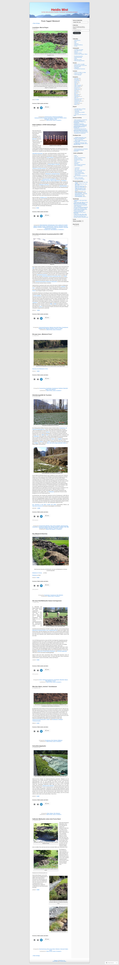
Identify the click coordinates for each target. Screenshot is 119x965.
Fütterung (76, 82)
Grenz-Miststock (37, 295)
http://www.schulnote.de (37, 506)
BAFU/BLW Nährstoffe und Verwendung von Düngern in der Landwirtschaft (80, 122)
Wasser (53, 529)
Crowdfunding (77, 80)
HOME (37, 99)
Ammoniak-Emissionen (42, 274)
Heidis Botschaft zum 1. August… (81, 194)
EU (63, 225)
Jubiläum (35, 227)
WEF (33, 268)
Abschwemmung (43, 949)
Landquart (63, 286)
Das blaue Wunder (77, 158)
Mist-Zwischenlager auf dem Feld (80, 65)
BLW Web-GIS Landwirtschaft (79, 133)
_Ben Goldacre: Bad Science (79, 170)
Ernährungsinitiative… (79, 193)
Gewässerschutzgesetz (57, 116)
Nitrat (55, 119)
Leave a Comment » (57, 120)
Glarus (60, 327)
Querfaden (76, 163)
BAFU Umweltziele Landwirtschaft (80, 119)
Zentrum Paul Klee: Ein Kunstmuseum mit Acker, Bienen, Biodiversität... (80, 212)
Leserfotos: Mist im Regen (40, 27)
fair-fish (75, 161)
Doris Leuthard (50, 157)
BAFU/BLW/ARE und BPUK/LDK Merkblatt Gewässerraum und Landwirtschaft (80, 126)
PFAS (75, 97)
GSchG (61, 118)
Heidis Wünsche (77, 40)
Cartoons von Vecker (78, 73)
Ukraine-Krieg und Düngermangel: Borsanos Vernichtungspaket (80, 210)
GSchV (64, 118)
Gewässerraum (77, 89)
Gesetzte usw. (47, 229)
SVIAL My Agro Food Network (79, 164)
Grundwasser (56, 118)
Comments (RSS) (63, 961)
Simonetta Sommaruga (37, 153)
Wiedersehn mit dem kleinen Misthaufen (46, 651)
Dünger (75, 81)
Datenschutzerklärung (78, 44)
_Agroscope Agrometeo (78, 139)
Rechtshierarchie (77, 66)
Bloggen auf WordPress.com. (59, 960)
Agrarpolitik (76, 78)
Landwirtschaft (45, 227)
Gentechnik (76, 87)
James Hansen (77, 162)
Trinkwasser (51, 491)
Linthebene (34, 302)
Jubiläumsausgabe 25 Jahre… (80, 188)
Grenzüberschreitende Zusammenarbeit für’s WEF (47, 234)
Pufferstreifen (76, 99)
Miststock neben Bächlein (48, 785)
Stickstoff (46, 528)
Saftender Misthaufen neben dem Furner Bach (46, 819)
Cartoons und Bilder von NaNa (80, 72)
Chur (33, 288)
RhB (55, 303)
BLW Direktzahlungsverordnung (80, 128)
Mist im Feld (49, 120)
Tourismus (50, 528)
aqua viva (76, 156)
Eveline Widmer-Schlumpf (54, 164)
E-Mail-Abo (75, 25)
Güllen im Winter (77, 86)
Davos (40, 306)
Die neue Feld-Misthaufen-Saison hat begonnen (47, 600)
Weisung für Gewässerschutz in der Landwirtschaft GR (44, 630)
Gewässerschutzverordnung (41, 118)
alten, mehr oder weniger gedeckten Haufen (56, 443)
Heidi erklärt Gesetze (78, 50)
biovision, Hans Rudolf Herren (79, 157)
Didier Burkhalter (63, 186)
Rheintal (52, 328)
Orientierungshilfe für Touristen (42, 395)
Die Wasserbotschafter (78, 56)
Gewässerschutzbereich (48, 679)
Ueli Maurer (63, 180)
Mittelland (60, 740)
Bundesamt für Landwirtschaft (49, 179)
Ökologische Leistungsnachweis (52, 173)
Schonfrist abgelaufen (62, 651)
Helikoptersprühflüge (78, 57)
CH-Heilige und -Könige (78, 49)
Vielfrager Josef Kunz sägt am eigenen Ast (50, 180)
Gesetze (44, 226)
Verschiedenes (54, 229)
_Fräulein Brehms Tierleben (79, 173)
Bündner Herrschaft (54, 327)
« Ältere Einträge (36, 23)
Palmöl (75, 58)
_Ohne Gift (76, 113)
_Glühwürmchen (77, 174)
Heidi (75, 42)
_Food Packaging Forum (79, 172)
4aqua (75, 155)
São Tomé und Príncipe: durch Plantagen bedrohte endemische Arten (81, 217)
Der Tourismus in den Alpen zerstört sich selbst (44, 504)
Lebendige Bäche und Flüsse (79, 108)
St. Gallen (60, 328)
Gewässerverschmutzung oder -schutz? (41, 719)
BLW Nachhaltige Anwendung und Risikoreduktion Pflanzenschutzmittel (80, 130)
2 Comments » (61, 229)
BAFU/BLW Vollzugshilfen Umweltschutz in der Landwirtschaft (80, 124)
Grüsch (34, 290)
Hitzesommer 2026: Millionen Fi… (81, 186)
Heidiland (41, 328)
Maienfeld (65, 388)
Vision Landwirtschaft (78, 165)
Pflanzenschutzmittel (78, 98)
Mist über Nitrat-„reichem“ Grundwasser (44, 686)
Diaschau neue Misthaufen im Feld (40, 368)
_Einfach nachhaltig (78, 171)
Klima (75, 90)
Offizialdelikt (76, 67)
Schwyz (56, 328)
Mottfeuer (76, 51)
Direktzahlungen (51, 225)
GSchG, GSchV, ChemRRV (79, 64)
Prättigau (36, 443)
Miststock (52, 119)
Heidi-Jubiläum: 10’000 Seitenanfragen (44, 124)
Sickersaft (41, 528)
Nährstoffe (76, 95)
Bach (48, 813)
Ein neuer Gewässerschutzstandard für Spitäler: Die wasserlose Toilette (81, 208)
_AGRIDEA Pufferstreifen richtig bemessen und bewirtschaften (80, 138)
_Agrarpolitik (76, 111)
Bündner (48, 525)
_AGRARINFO (77, 167)
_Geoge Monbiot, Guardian (79, 112)
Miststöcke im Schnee (37, 573)
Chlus (49, 441)
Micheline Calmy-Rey (44, 184)
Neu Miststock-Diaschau (39, 533)
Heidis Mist (59, 9)
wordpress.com (43, 197)
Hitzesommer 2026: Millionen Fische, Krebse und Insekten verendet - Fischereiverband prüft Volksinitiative (81, 203)
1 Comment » (59, 529)
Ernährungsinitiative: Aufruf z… (80, 192)
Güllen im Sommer (77, 85)
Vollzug (60, 528)
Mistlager (53, 527)
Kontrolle (40, 227)
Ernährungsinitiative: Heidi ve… (81, 196)
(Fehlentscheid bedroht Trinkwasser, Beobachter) (46, 281)
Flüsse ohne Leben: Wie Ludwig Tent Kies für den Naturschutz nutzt (80, 215)
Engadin (60, 438)
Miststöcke (34, 575)
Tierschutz (76, 102)
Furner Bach (52, 949)
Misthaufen (47, 119)
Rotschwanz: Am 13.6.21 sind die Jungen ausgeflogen (80, 206)
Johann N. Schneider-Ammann (39, 168)
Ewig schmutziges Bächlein (79, 60)
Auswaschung (42, 388)
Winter (65, 276)
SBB (51, 303)
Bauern (47, 432)
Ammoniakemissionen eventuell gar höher (51, 276)
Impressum (76, 43)
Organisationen (77, 96)
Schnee (54, 681)
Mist (44, 328)
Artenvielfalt (76, 79)
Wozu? (75, 41)
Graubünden (50, 118)
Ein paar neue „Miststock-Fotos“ (42, 334)
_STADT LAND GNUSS (78, 177)
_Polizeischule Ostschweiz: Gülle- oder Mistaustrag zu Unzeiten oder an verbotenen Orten (81, 143)
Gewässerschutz (48, 116)
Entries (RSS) (55, 961)
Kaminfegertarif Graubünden (79, 68)
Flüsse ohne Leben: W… (79, 185)
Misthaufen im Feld (77, 59)
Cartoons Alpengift (77, 74)
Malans (47, 389)
